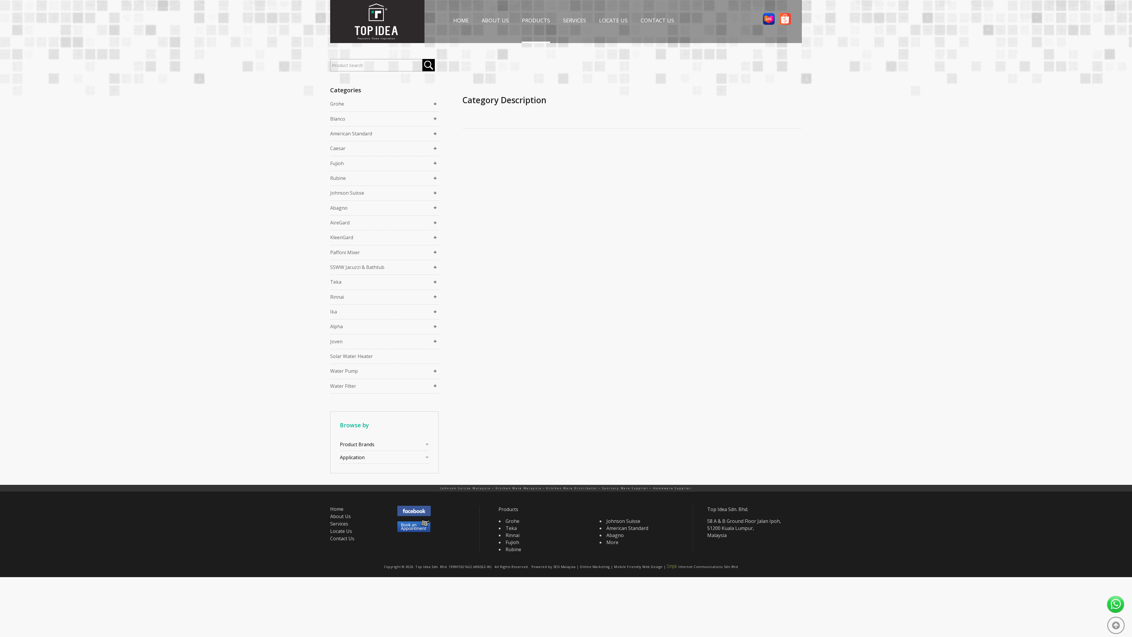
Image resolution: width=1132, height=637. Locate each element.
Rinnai (337, 297)
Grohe (337, 104)
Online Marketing (595, 566)
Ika (333, 311)
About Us (340, 516)
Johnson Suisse (347, 193)
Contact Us (342, 538)
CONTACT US (657, 20)
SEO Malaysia (564, 566)
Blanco (337, 119)
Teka (335, 282)
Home (336, 509)
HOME (461, 20)
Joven (336, 341)
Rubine (338, 178)
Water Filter (343, 386)
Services (339, 524)
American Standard (351, 133)
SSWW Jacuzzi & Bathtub (357, 267)
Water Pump (344, 371)
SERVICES (574, 20)
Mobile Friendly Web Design (638, 566)
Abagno (339, 208)
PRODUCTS (536, 20)
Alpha (336, 326)
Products (508, 509)
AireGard (340, 222)
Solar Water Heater (351, 356)
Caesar (337, 148)
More (612, 542)
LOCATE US (613, 20)
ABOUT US (495, 20)
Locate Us (341, 531)
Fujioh (337, 163)
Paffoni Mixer (345, 252)
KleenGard (341, 237)
